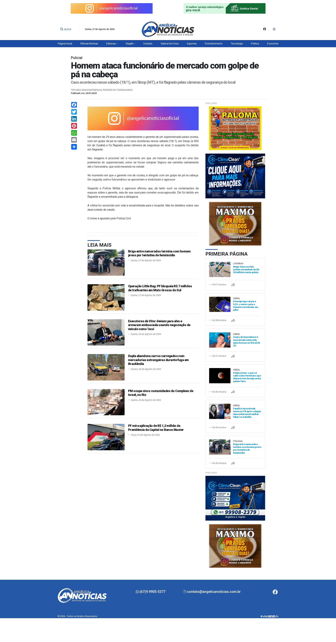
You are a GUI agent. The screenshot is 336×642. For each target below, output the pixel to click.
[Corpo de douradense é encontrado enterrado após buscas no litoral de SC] (219, 339)
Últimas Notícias (89, 43)
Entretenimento (213, 43)
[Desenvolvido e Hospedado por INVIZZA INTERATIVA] (269, 616)
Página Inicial (65, 43)
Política (255, 43)
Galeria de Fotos (170, 43)
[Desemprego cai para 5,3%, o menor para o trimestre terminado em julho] (219, 304)
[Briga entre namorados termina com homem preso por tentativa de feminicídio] (106, 262)
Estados (148, 43)
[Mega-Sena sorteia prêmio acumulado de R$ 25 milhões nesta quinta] (219, 269)
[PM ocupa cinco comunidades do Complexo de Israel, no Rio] (106, 402)
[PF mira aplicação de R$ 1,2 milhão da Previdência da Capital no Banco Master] (106, 437)
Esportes (192, 43)
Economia (272, 43)
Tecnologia (237, 43)
